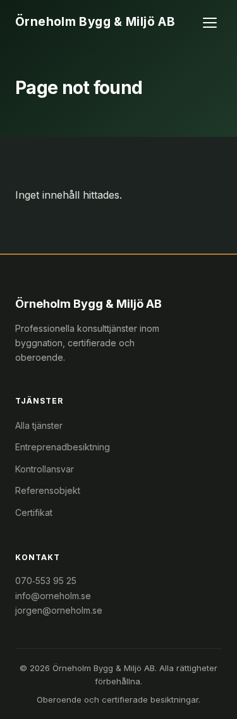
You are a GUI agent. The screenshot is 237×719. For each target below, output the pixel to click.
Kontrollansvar (44, 469)
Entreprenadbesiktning (62, 446)
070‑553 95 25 (45, 580)
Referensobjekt (47, 490)
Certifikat (33, 512)
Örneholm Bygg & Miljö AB (95, 22)
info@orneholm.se (53, 595)
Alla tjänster (39, 425)
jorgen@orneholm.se (58, 610)
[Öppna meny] (210, 22)
